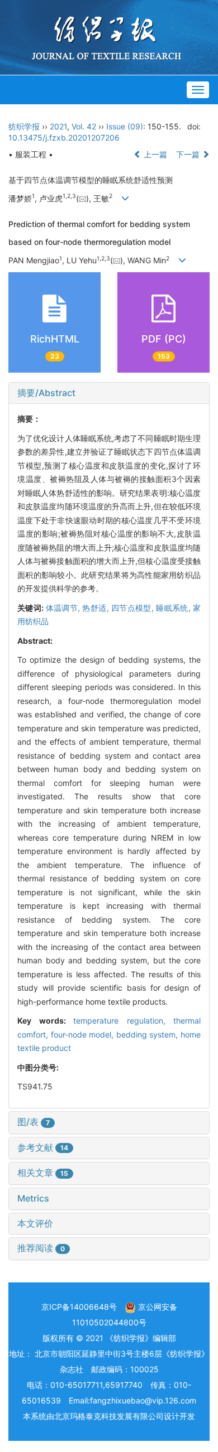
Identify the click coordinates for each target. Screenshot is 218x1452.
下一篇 (189, 154)
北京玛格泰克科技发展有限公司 (109, 1416)
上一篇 (154, 154)
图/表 (33, 1121)
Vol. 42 (84, 126)
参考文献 (42, 1147)
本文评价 (35, 1223)
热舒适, (96, 607)
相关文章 (42, 1172)
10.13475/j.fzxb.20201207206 (64, 137)
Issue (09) (124, 126)
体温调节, (64, 607)
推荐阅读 (41, 1247)
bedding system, (148, 1034)
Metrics (33, 1198)
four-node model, (83, 1034)
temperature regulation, (123, 1020)
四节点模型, (133, 607)
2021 (58, 126)
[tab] (109, 393)
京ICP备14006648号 (79, 1306)
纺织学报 (24, 126)
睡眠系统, (174, 607)
